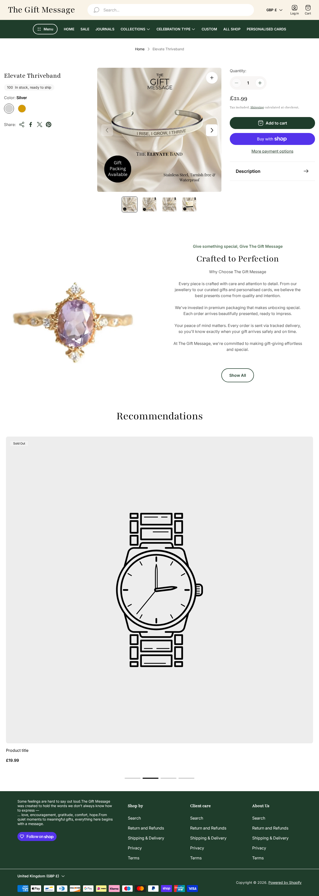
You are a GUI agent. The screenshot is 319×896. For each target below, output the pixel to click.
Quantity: (238, 70)
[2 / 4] (150, 204)
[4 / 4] (189, 204)
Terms (133, 857)
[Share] (22, 125)
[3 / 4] (169, 204)
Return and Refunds (146, 828)
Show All (237, 375)
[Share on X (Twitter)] (40, 125)
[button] (133, 778)
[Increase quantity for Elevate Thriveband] (260, 83)
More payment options (272, 151)
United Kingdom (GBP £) (38, 876)
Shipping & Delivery (146, 837)
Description (248, 171)
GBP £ (271, 10)
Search (134, 818)
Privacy (135, 847)
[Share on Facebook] (31, 125)
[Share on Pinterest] (49, 125)
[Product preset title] (159, 590)
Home (140, 49)
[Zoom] (212, 78)
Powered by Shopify (285, 882)
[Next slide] (212, 130)
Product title (17, 750)
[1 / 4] (130, 204)
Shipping (257, 107)
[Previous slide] (107, 130)
